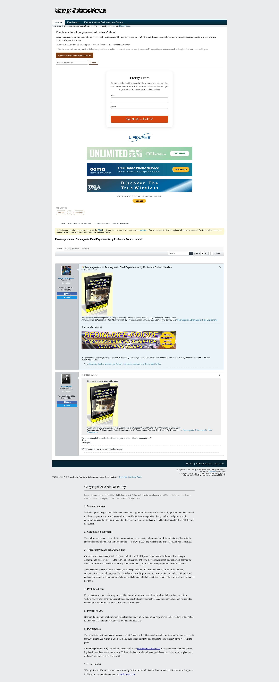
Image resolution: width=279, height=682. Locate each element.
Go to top (219, 464)
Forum (62, 223)
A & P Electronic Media (120, 223)
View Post (121, 381)
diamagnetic (92, 364)
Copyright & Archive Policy (130, 477)
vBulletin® (212, 471)
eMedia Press (124, 26)
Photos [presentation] (85, 249)
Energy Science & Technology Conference (103, 22)
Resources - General (102, 223)
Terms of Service (204, 464)
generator (108, 364)
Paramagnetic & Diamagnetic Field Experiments (197, 320)
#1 (220, 267)
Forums (58, 22)
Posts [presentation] (59, 249)
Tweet (68, 297)
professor (146, 364)
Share (68, 294)
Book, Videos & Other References (80, 223)
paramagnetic (137, 364)
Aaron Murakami (66, 278)
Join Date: (62, 288)
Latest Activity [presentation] (72, 249)
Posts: (64, 290)
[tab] (59, 249)
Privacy (189, 464)
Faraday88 (66, 386)
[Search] (191, 253)
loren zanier (128, 364)
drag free (101, 364)
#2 (220, 375)
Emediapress (73, 22)
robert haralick (156, 364)
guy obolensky (117, 364)
